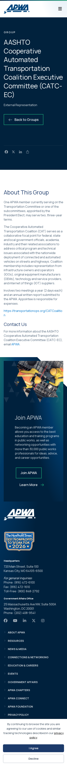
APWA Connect (18, 698)
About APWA (16, 632)
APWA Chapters (19, 690)
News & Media (17, 649)
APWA (15, 344)
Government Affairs (23, 682)
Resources (16, 641)
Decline (33, 759)
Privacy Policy (18, 715)
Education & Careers (23, 665)
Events (13, 673)
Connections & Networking (28, 657)
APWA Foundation (20, 706)
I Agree (33, 748)
